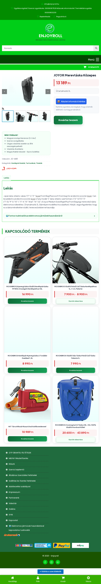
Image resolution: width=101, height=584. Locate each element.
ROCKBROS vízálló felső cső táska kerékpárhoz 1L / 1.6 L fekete (75, 287)
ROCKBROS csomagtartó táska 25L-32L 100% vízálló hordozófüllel (75, 426)
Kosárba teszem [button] (27, 301)
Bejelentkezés (45, 16)
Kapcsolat (13, 520)
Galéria (12, 509)
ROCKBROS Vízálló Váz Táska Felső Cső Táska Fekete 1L (75, 357)
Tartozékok (30, 163)
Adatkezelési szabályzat (20, 486)
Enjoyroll (50, 36)
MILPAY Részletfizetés (18, 458)
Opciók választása (76, 301)
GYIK (11, 514)
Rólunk (12, 464)
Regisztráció (61, 16)
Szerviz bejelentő (16, 469)
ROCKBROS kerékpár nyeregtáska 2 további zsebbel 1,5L (27, 357)
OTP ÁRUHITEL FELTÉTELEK (20, 452)
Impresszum (14, 492)
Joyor (38, 196)
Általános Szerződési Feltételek (23, 475)
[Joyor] (9, 168)
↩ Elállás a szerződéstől (50, 571)
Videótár (13, 503)
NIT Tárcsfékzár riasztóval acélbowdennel (27, 426)
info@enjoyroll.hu (51, 4)
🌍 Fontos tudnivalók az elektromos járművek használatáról (50, 215)
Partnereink (14, 497)
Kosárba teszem (68, 119)
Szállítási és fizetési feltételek (22, 481)
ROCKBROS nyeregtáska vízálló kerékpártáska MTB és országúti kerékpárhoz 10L (27, 287)
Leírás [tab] (6, 178)
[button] (48, 91)
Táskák (39, 163)
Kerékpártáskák (18, 163)
